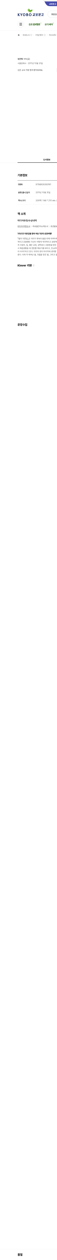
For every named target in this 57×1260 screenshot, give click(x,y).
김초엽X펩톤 (34, 24)
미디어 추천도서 (24, 226)
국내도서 (26, 35)
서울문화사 (22, 63)
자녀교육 (52, 35)
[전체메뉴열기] (21, 24)
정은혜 (20, 59)
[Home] (19, 35)
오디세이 (49, 24)
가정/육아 (39, 35)
